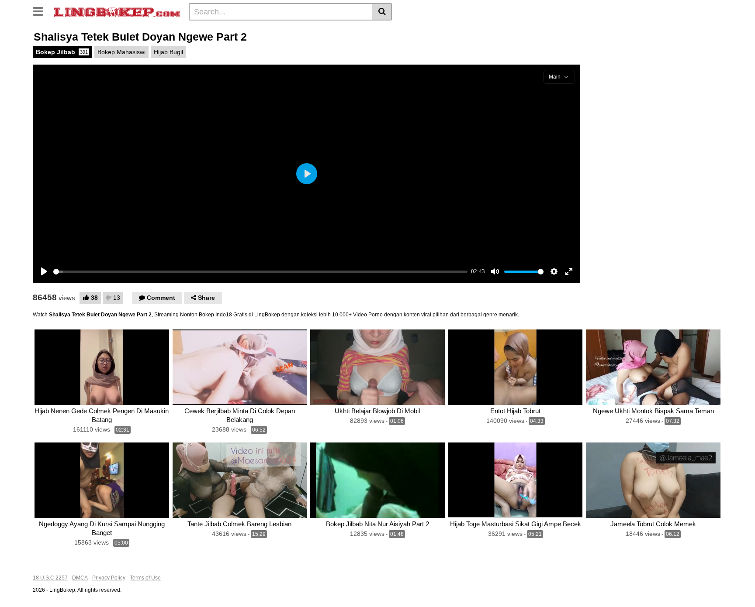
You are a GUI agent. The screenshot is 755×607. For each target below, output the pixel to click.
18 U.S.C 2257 (50, 578)
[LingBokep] (117, 11)
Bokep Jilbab (62, 51)
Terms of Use (145, 578)
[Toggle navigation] (41, 10)
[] (382, 12)
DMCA (80, 578)
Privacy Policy (108, 578)
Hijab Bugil (168, 51)
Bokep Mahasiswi (121, 51)
